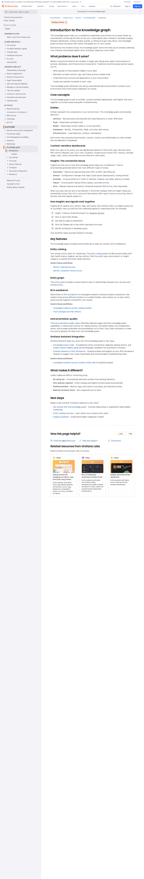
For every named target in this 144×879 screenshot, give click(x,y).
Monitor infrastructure (15, 77)
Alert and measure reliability (17, 84)
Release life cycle (13, 180)
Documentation (55, 18)
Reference (13, 174)
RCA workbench (71, 294)
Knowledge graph (90, 18)
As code (10, 59)
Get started (11, 45)
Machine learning (13, 109)
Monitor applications (14, 74)
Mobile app (11, 144)
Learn (74, 6)
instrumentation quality (64, 323)
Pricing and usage (13, 134)
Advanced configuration (18, 171)
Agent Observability (14, 80)
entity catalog (96, 253)
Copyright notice (13, 184)
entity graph (59, 282)
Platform (78, 18)
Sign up (138, 6)
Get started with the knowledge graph (69, 407)
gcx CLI (9, 122)
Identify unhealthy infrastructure (67, 270)
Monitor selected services (64, 267)
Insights (14, 154)
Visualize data (12, 52)
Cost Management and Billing (18, 137)
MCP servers (11, 115)
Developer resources (14, 55)
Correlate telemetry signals (17, 49)
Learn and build (12, 42)
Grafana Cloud (26, 6)
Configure (13, 167)
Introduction (13, 151)
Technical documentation (13, 17)
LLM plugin (11, 119)
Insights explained (61, 417)
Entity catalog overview (63, 413)
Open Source (62, 6)
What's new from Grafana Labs (18, 37)
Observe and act (12, 67)
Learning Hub (12, 62)
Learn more (75, 2)
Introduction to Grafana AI (17, 112)
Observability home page (16, 70)
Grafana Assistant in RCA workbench (69, 351)
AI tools (8, 105)
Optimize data (12, 101)
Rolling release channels (16, 187)
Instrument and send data (16, 97)
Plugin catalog (9, 20)
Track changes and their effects (67, 311)
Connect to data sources (16, 94)
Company (92, 6)
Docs (83, 6)
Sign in (127, 6)
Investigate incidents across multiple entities (72, 308)
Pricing (51, 6)
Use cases (13, 161)
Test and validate (13, 90)
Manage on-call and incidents (18, 87)
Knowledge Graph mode (63, 345)
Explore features (15, 164)
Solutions (40, 6)
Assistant (10, 140)
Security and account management (20, 130)
